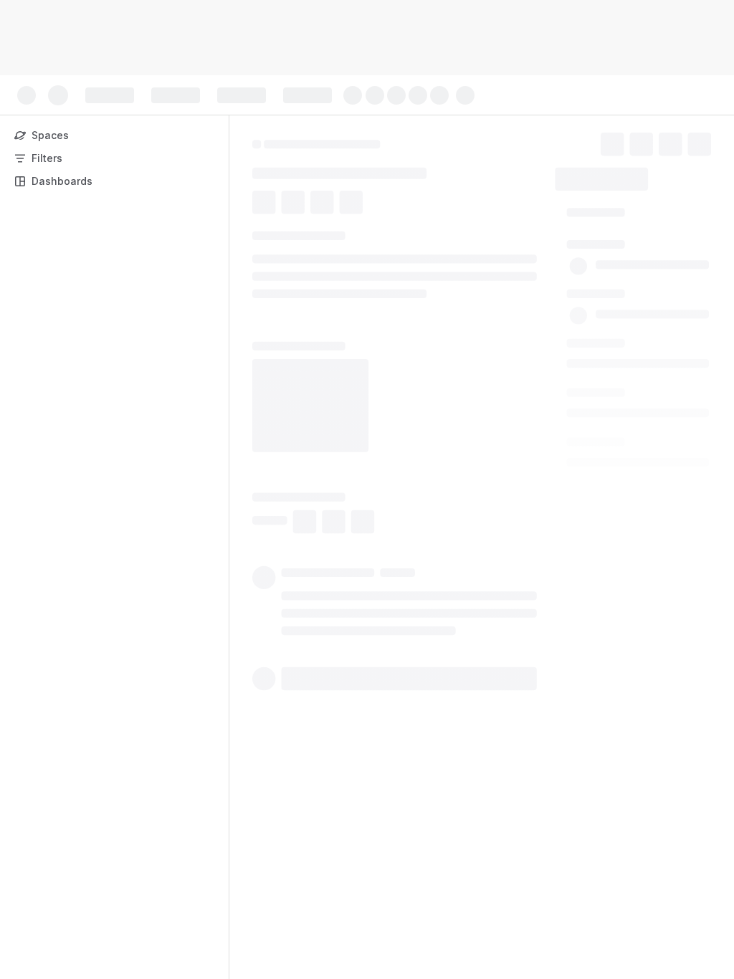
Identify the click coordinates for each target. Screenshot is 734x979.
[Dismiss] (301, 865)
